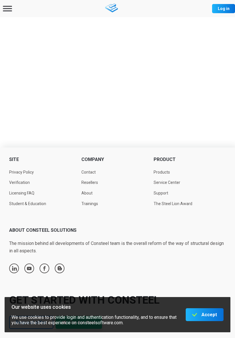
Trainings (89, 203)
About (87, 193)
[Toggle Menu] (7, 8)
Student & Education (27, 203)
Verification (19, 182)
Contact (88, 172)
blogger (59, 268)
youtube (29, 268)
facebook (44, 268)
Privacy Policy (21, 172)
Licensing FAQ (21, 193)
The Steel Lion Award (173, 203)
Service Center (167, 182)
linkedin (14, 268)
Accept (209, 314)
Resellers (89, 182)
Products (162, 172)
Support (161, 193)
